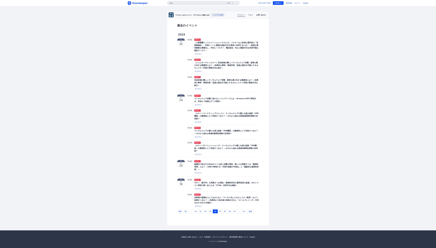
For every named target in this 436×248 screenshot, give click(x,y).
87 (220, 211)
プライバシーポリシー (220, 237)
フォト (250, 15)
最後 (250, 211)
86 (215, 211)
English (305, 3)
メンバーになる (218, 15)
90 (235, 211)
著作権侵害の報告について (238, 237)
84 (205, 211)
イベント (240, 15)
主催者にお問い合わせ (189, 237)
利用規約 (207, 237)
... (191, 211)
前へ (186, 211)
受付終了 (197, 39)
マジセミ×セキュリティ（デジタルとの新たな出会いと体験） (197, 15)
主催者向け (278, 3)
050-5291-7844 (264, 3)
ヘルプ (200, 237)
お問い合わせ (261, 15)
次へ (244, 211)
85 (210, 211)
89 (230, 211)
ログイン (297, 3)
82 (196, 211)
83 (201, 211)
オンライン (198, 54)
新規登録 (289, 3)
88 (225, 211)
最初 (180, 211)
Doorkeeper (222, 241)
